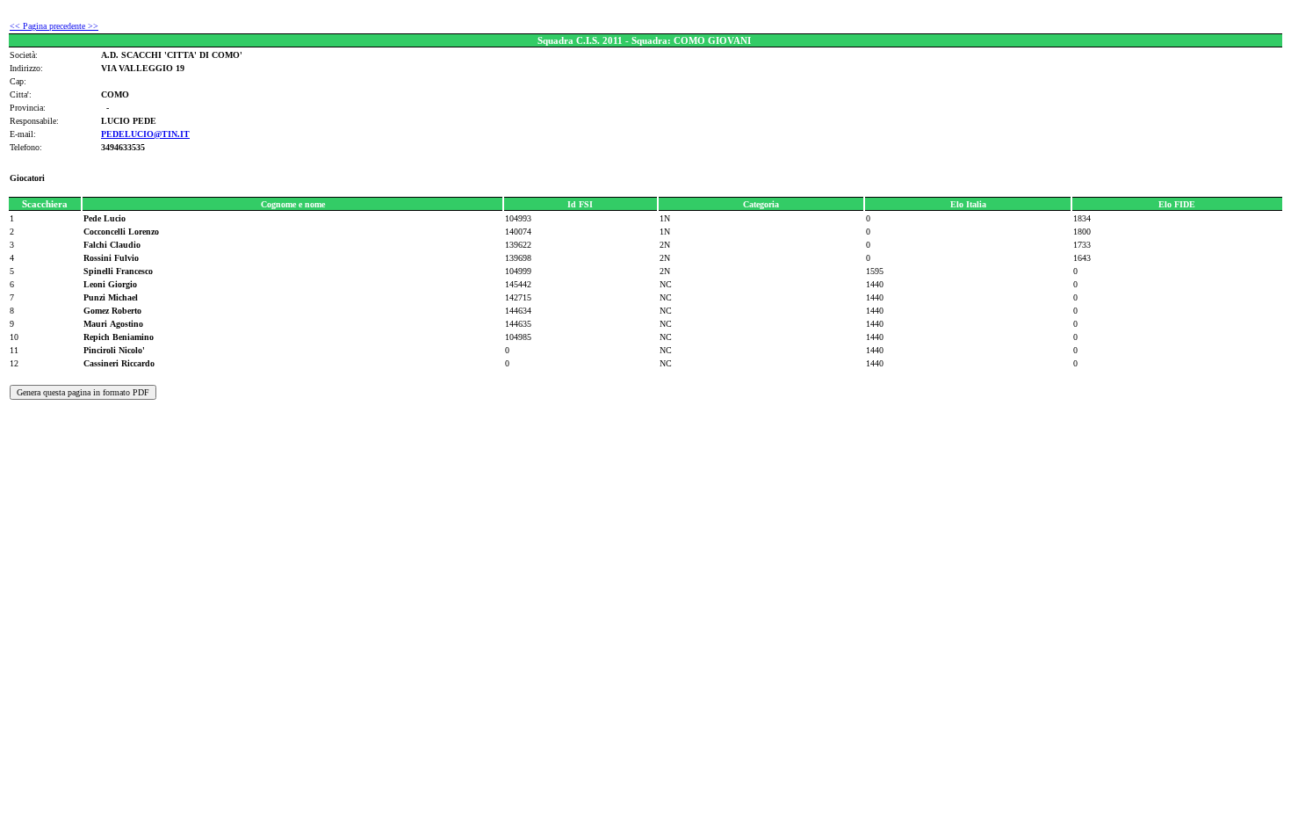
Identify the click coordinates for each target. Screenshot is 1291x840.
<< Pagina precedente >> (54, 26)
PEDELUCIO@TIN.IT (145, 134)
